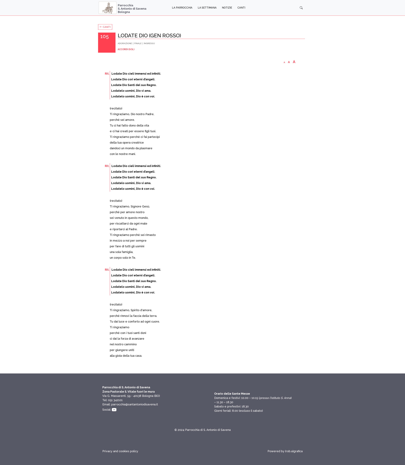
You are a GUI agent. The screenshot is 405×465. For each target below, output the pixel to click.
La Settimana (207, 7)
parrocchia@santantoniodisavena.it (134, 404)
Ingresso (149, 43)
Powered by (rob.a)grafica (285, 451)
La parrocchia (182, 7)
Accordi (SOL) (126, 49)
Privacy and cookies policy (120, 451)
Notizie (227, 7)
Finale (138, 43)
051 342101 (115, 400)
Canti (241, 7)
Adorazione (125, 43)
